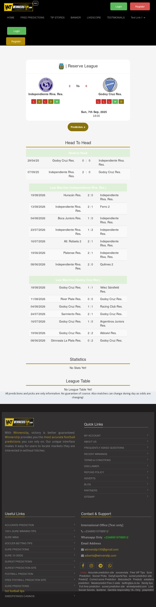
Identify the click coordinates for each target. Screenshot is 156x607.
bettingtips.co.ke (131, 583)
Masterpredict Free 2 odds (106, 583)
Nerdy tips (147, 583)
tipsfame (101, 589)
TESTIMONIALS (116, 17)
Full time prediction (90, 586)
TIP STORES (57, 17)
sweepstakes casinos (20, 596)
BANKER (76, 17)
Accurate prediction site (101, 572)
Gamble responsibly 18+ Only (124, 589)
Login (119, 6)
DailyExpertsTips (118, 575)
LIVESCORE (94, 17)
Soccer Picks (99, 575)
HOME (12, 17)
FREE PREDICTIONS (32, 17)
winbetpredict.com (137, 586)
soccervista (122, 572)
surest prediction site (140, 575)
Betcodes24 (125, 579)
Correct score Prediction (103, 579)
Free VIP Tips (137, 572)
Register (140, 6)
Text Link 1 (137, 17)
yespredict (148, 589)
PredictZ (83, 579)
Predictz (138, 579)
